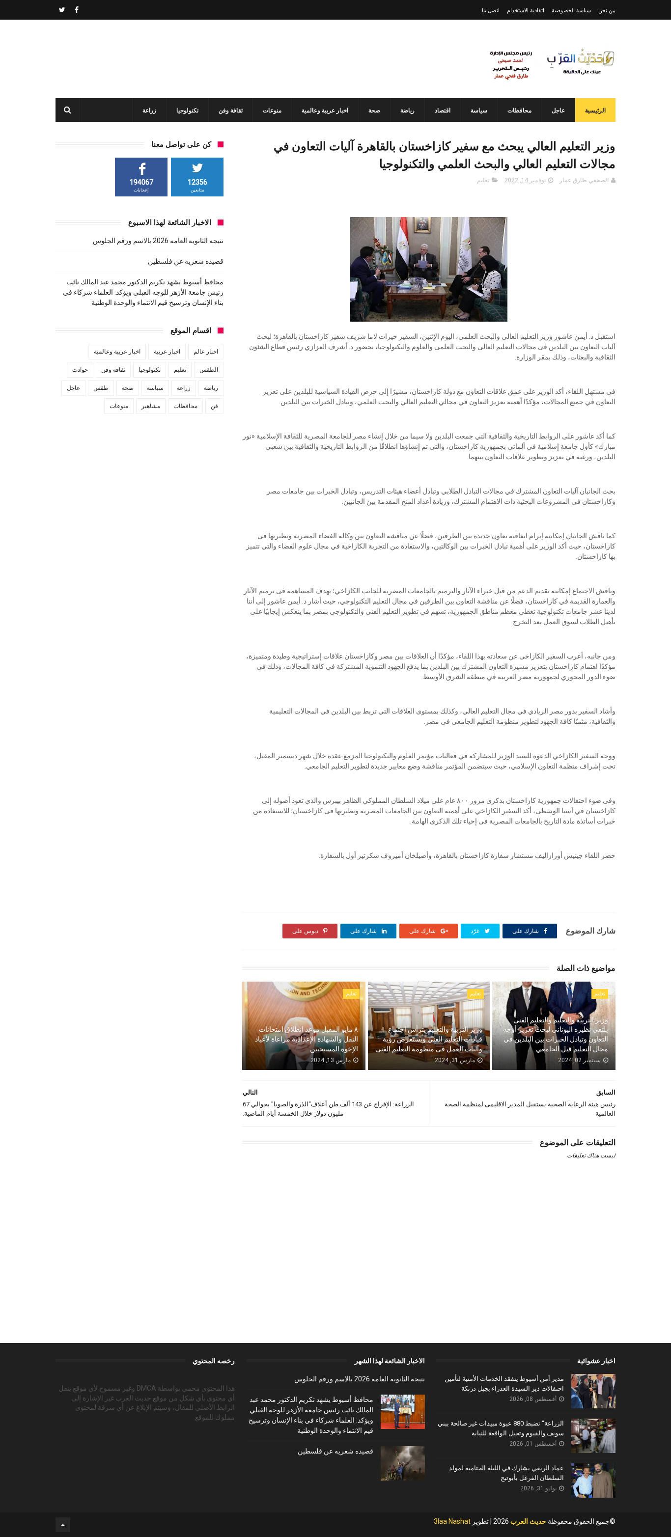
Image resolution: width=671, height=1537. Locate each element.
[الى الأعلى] (63, 1524)
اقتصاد (442, 110)
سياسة (479, 110)
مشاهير (150, 406)
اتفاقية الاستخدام (525, 10)
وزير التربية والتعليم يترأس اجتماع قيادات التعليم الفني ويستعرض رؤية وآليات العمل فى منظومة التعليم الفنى (428, 1038)
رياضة (407, 110)
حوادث (80, 369)
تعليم (483, 180)
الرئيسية (595, 110)
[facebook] (76, 10)
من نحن (606, 10)
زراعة (149, 110)
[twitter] (62, 10)
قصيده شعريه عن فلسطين (186, 261)
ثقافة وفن (231, 110)
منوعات (272, 110)
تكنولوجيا (187, 110)
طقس (101, 387)
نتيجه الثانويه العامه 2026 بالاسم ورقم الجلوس (158, 241)
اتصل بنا (491, 10)
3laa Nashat (452, 1521)
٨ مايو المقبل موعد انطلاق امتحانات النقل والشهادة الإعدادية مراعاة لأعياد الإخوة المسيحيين (306, 1038)
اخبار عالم (206, 351)
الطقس (208, 369)
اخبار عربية (167, 351)
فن (214, 406)
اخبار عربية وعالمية (325, 110)
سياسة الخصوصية (571, 10)
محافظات (519, 110)
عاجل (558, 110)
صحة (374, 110)
